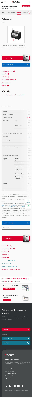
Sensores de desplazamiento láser (11, 269)
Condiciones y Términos (10, 373)
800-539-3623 (6, 343)
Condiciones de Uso (9, 375)
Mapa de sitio (8, 378)
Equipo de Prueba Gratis (8, 266)
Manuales (4, 74)
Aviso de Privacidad (9, 371)
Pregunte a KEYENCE (7, 260)
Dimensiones (5, 83)
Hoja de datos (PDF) (7, 71)
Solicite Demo (5, 263)
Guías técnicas (5, 246)
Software (4, 85)
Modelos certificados (9, 369)
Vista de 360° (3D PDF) (8, 80)
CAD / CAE (4, 77)
